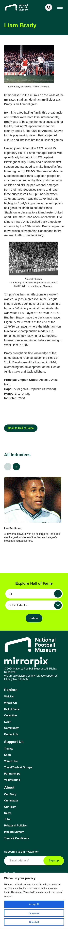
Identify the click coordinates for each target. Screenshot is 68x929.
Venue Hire (11, 761)
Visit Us (9, 696)
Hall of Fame (12, 709)
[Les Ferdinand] (32, 500)
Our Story (10, 794)
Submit (34, 618)
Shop (7, 754)
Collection (10, 715)
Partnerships (12, 773)
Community (11, 728)
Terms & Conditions (16, 838)
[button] (60, 7)
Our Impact (11, 800)
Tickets (8, 748)
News (7, 813)
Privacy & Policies (15, 825)
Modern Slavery (14, 831)
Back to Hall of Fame (21, 428)
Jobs (7, 819)
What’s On (10, 702)
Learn (7, 721)
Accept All (34, 904)
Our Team (10, 806)
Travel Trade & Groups (18, 767)
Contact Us (11, 734)
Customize (34, 913)
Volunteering (12, 779)
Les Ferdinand (13, 528)
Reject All (34, 922)
